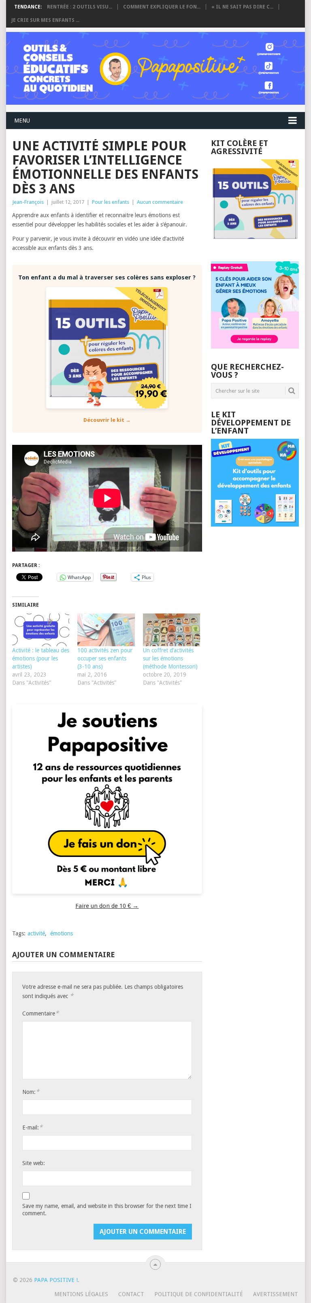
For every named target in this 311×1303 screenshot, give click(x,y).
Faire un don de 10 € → (106, 906)
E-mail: (32, 1127)
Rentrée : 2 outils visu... (79, 7)
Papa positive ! (56, 1280)
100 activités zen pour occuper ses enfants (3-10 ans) (104, 658)
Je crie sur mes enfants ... (45, 20)
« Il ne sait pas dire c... (242, 7)
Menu (22, 120)
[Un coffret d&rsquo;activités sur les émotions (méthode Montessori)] (171, 629)
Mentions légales (81, 1294)
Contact (131, 1294)
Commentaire (40, 1013)
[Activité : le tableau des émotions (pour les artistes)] (40, 629)
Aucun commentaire (160, 202)
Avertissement (275, 1294)
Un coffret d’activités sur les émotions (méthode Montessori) (170, 658)
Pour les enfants (110, 202)
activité (36, 933)
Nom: (30, 1092)
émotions (61, 933)
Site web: (33, 1163)
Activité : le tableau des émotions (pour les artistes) (40, 658)
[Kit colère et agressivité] (255, 245)
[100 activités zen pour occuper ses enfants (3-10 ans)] (105, 629)
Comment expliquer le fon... (161, 7)
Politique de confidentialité (198, 1294)
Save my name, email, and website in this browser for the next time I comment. (107, 1209)
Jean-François (28, 202)
